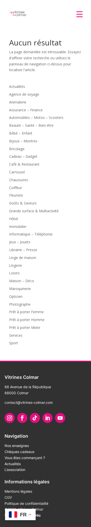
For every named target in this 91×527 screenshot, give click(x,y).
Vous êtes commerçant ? (25, 458)
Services (15, 335)
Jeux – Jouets (19, 242)
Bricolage (17, 148)
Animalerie (17, 102)
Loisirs (14, 273)
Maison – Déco (21, 280)
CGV (8, 497)
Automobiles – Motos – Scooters (36, 117)
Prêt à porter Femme (26, 311)
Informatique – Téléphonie (31, 234)
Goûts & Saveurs (23, 203)
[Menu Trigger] (79, 14)
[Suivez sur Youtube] (60, 418)
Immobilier (18, 226)
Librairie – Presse (23, 249)
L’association (15, 469)
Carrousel (17, 172)
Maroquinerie (20, 288)
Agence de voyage (24, 94)
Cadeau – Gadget (23, 156)
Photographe (20, 304)
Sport (13, 342)
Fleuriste (16, 195)
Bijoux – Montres (23, 141)
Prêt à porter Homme (26, 319)
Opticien (15, 296)
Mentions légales (18, 491)
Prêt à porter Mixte (24, 327)
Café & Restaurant (24, 164)
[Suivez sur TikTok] (35, 418)
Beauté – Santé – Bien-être (31, 125)
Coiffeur (15, 187)
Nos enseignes (17, 445)
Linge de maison (22, 257)
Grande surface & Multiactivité (34, 210)
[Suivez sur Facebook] (22, 418)
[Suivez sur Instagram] (10, 418)
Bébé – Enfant (20, 133)
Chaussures (18, 179)
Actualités (17, 86)
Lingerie (15, 265)
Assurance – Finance (26, 110)
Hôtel (13, 218)
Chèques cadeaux (20, 452)
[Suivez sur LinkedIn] (47, 418)
